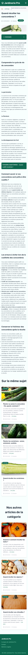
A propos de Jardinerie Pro (8, 642)
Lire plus (14, 416)
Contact (3, 644)
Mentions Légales (6, 647)
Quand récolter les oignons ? (13, 577)
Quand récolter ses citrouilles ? (14, 612)
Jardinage (7, 8)
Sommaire (8, 37)
